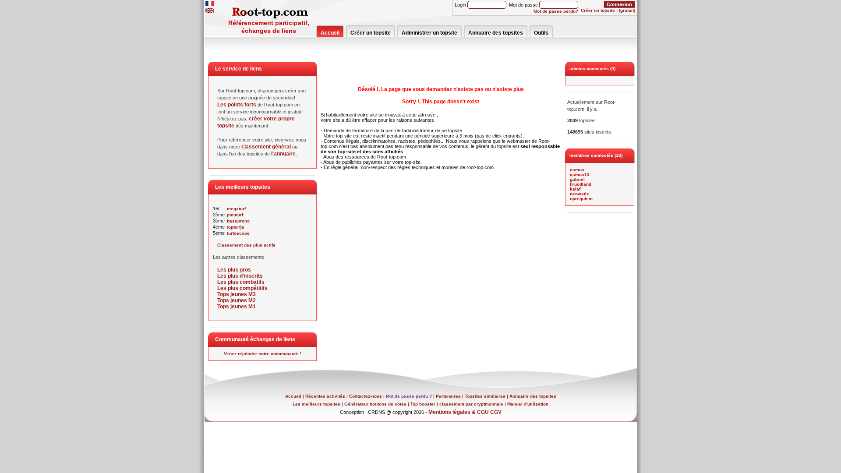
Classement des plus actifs (246, 245)
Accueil (330, 33)
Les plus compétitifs (242, 288)
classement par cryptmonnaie (471, 404)
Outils (541, 33)
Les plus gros (234, 270)
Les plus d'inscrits (240, 276)
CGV (496, 412)
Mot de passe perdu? (556, 11)
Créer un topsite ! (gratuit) (608, 10)
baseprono (238, 221)
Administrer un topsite (429, 33)
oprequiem (581, 198)
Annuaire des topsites (495, 33)
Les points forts (236, 105)
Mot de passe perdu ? (409, 396)
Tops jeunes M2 (236, 300)
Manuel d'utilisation (527, 404)
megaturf (236, 208)
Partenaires (448, 396)
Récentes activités (325, 396)
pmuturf (235, 214)
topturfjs (235, 227)
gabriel (577, 179)
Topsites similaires (485, 396)
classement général (266, 147)
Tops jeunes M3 (236, 294)
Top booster (422, 404)
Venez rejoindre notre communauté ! (262, 353)
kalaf (575, 189)
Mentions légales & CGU (458, 412)
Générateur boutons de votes (375, 404)
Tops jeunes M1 (236, 307)
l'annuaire (283, 154)
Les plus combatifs (241, 282)
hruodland (580, 184)
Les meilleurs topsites (316, 404)
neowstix (579, 193)
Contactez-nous (365, 396)
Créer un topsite (370, 33)
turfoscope (238, 233)
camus (577, 169)
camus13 (580, 174)
